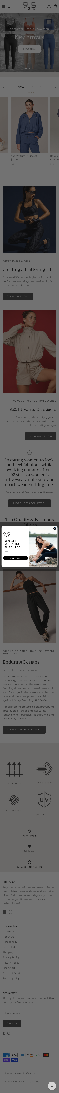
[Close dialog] (54, 528)
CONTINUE (15, 558)
